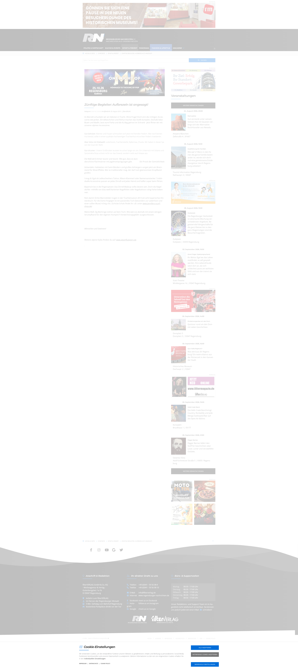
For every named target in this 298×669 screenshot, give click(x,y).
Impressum (82, 663)
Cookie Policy (105, 663)
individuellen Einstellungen (95, 658)
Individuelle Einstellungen (205, 664)
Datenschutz (93, 663)
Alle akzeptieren (205, 648)
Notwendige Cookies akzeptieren (205, 655)
